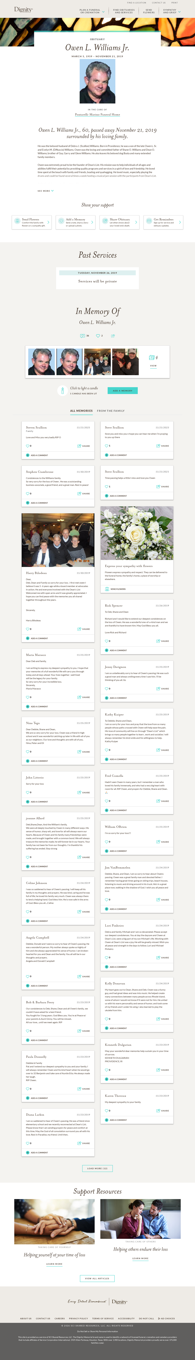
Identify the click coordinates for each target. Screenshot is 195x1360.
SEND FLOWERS (118, 589)
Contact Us (159, 3)
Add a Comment (39, 455)
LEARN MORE (54, 1264)
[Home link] (23, 10)
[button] (92, 11)
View (153, 365)
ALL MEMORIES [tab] (81, 410)
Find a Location (136, 3)
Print (174, 3)
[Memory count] (82, 335)
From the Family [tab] (111, 410)
